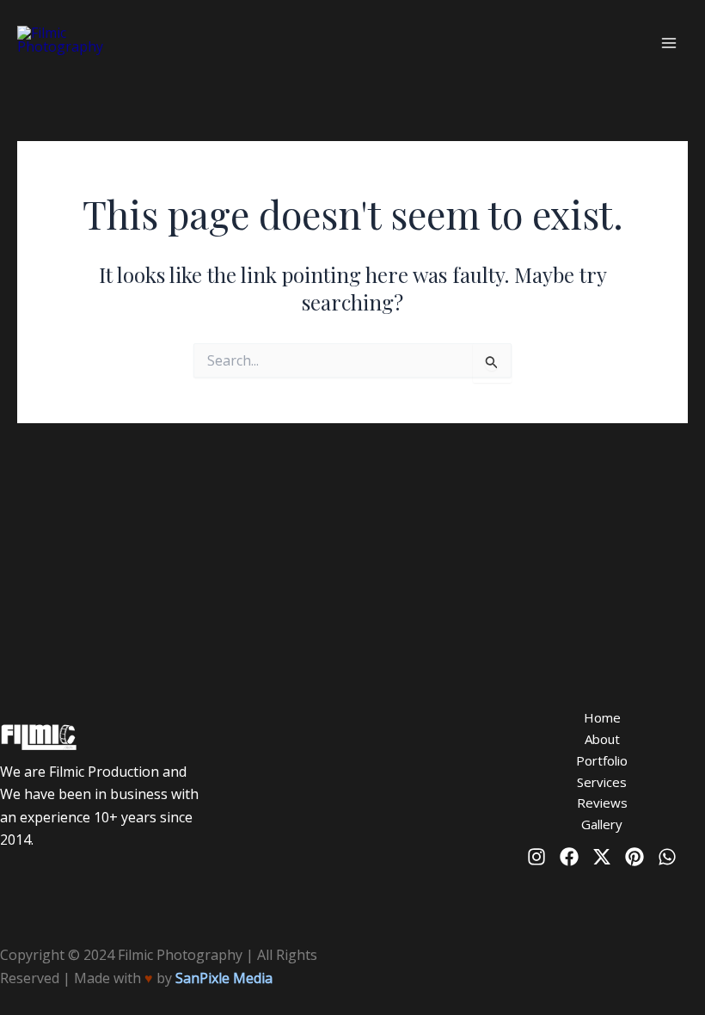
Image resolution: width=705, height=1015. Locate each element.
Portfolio (602, 760)
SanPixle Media (224, 978)
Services (602, 781)
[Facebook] (569, 856)
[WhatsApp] (667, 856)
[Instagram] (536, 856)
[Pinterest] (634, 856)
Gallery (601, 824)
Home (602, 717)
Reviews (602, 802)
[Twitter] (601, 856)
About (602, 738)
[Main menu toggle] (669, 43)
